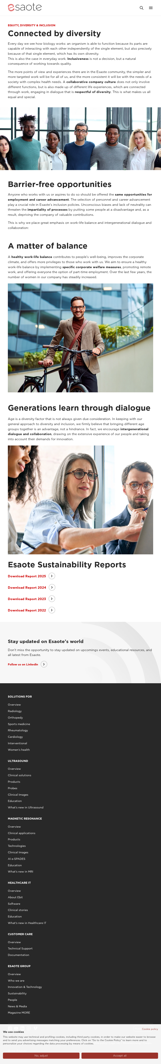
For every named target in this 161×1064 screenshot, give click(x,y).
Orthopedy (15, 717)
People (12, 999)
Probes (12, 788)
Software (14, 903)
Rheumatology (18, 730)
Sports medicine (19, 724)
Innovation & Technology (25, 986)
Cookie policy (150, 1029)
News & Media (17, 1006)
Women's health (19, 749)
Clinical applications (21, 833)
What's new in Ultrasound (25, 807)
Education (15, 801)
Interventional (17, 743)
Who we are (16, 980)
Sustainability (17, 993)
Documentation (18, 955)
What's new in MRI (20, 871)
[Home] (25, 8)
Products (14, 781)
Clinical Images (18, 794)
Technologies (17, 845)
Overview (14, 704)
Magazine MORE (19, 1012)
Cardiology (15, 736)
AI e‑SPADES (16, 858)
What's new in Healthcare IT (27, 923)
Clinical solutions (19, 775)
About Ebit (15, 897)
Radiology (15, 711)
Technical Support (20, 948)
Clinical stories (18, 910)
